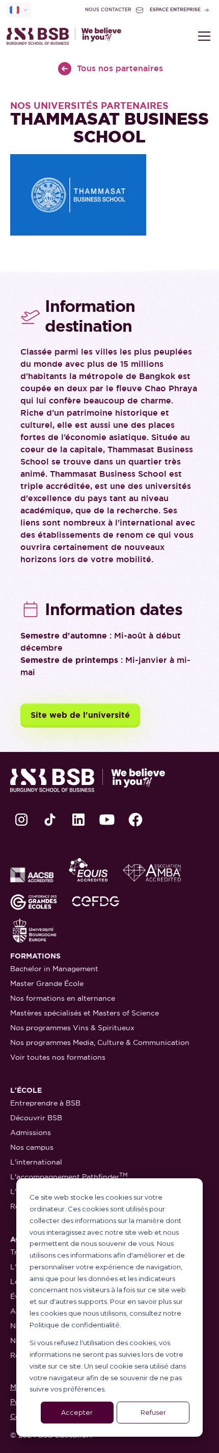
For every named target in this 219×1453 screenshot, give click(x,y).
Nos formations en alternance (62, 998)
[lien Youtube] (107, 819)
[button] (202, 36)
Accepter (77, 1412)
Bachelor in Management (54, 968)
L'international (36, 1162)
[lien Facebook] (135, 819)
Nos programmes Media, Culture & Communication (99, 1042)
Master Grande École (47, 983)
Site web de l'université (80, 715)
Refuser (153, 1412)
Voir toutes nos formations (57, 1057)
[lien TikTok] (50, 819)
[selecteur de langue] (19, 10)
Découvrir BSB (36, 1117)
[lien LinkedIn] (78, 819)
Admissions (30, 1132)
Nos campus (31, 1147)
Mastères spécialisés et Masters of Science (84, 1013)
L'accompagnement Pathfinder (69, 1176)
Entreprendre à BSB (45, 1103)
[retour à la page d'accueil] (64, 36)
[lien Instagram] (21, 819)
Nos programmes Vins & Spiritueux (72, 1027)
